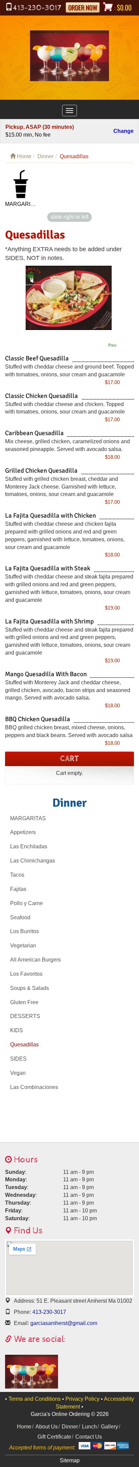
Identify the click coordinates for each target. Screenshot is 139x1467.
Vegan (18, 1073)
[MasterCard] (97, 1445)
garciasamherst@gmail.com (63, 1323)
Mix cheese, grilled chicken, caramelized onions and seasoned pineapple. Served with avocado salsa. (67, 445)
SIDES (18, 1059)
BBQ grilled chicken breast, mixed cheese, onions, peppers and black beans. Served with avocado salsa (69, 731)
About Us (46, 1426)
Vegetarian (23, 945)
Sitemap (70, 1460)
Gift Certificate (54, 1437)
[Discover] (110, 1445)
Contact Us (88, 1437)
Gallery (109, 1426)
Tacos (17, 875)
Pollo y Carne (26, 903)
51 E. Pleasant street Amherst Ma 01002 (73, 1301)
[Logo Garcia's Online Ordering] (69, 54)
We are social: (39, 1339)
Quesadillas (35, 235)
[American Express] (123, 1445)
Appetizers (23, 832)
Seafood (20, 917)
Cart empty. (69, 773)
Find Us (27, 1231)
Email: (21, 1323)
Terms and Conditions (34, 1399)
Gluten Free (24, 1002)
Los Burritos (24, 931)
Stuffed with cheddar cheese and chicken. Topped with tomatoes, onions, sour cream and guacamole (65, 408)
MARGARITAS (28, 818)
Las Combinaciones (34, 1087)
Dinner (45, 156)
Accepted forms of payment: (42, 1447)
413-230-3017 (48, 1312)
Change (123, 131)
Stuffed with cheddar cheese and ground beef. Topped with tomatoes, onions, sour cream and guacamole (69, 370)
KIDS (16, 1030)
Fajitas (18, 889)
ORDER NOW (82, 7)
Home (23, 156)
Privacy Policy (82, 1399)
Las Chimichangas (32, 860)
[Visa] (84, 1445)
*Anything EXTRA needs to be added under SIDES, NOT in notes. (63, 253)
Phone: (22, 1312)
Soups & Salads (29, 988)
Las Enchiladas (28, 846)
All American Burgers (35, 960)
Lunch (89, 1426)
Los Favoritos (26, 974)
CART (69, 758)
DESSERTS (25, 1016)
